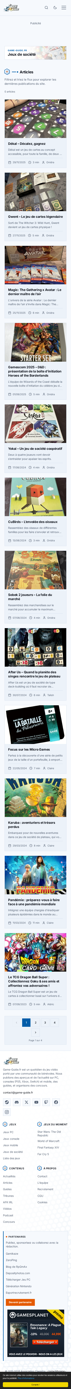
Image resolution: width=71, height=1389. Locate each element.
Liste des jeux (11, 1158)
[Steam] (7, 1102)
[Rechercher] (46, 7)
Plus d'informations (26, 1378)
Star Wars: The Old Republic (49, 1133)
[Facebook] (56, 1102)
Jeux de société (13, 1151)
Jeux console (11, 1138)
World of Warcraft (48, 1141)
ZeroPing (11, 1260)
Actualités (9, 1176)
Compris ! (35, 1384)
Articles (7, 1182)
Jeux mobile (10, 1145)
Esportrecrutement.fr (19, 1292)
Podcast (8, 1215)
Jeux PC (8, 1132)
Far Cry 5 (43, 1154)
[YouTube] (36, 1102)
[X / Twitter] (26, 1102)
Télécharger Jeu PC (18, 1279)
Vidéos (7, 1208)
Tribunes (8, 1195)
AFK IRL (8, 1202)
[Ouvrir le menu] (64, 7)
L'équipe (42, 1182)
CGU (40, 1195)
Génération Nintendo (18, 1286)
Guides (7, 1189)
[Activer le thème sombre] (55, 7)
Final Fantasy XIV (48, 1147)
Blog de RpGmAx (16, 1266)
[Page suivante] (35, 1032)
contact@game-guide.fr (18, 1092)
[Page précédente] (16, 1022)
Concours (9, 1221)
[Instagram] (7, 1112)
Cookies (42, 1202)
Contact (42, 1176)
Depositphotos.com (18, 1273)
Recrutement (45, 1189)
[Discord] (16, 1102)
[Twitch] (46, 1102)
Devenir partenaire (20, 1302)
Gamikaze (12, 1253)
